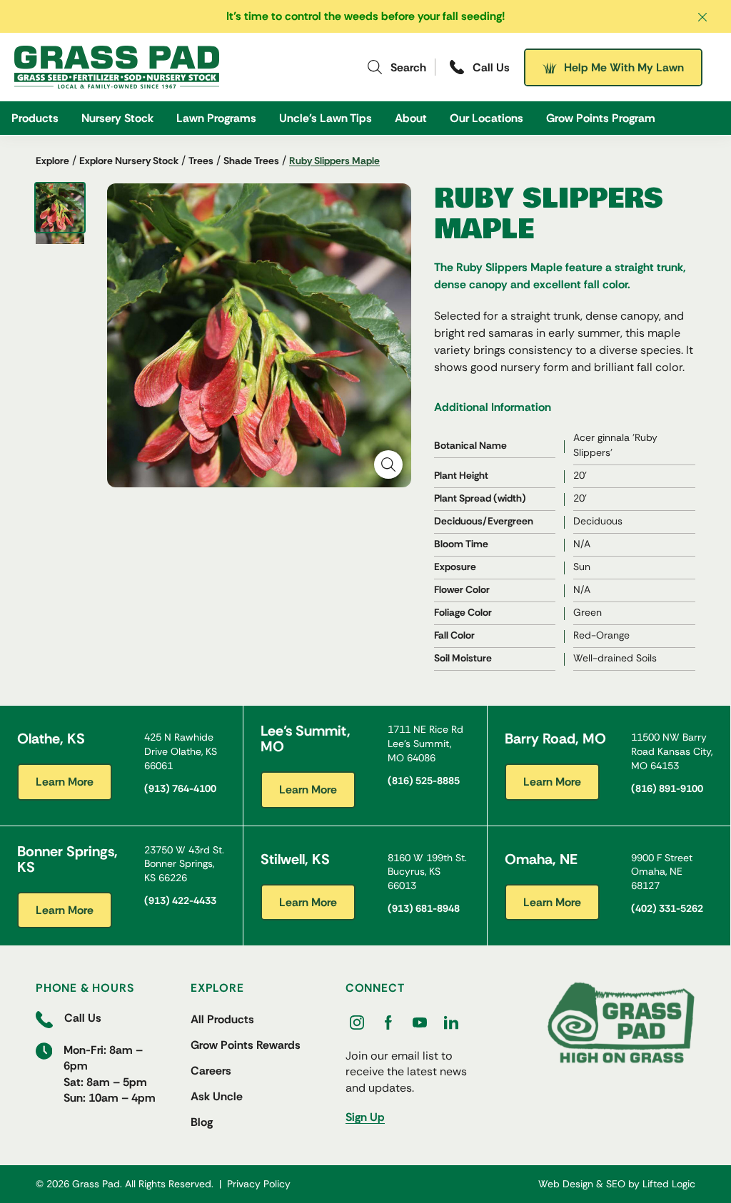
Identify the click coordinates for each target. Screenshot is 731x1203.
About (411, 118)
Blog (202, 1122)
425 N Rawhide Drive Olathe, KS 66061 (180, 751)
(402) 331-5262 (667, 908)
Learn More (65, 781)
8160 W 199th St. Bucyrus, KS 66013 (427, 871)
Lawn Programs (216, 118)
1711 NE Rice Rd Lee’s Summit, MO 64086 (425, 743)
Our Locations (486, 118)
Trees (200, 160)
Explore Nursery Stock (128, 160)
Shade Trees (251, 160)
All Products (222, 1019)
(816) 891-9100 (667, 788)
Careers (211, 1070)
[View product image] (60, 207)
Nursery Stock (117, 118)
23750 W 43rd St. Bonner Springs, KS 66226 (184, 863)
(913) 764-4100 (180, 788)
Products (35, 118)
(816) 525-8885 (424, 780)
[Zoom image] (388, 464)
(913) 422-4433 (180, 900)
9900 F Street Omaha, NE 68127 (661, 871)
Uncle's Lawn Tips (325, 118)
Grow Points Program (600, 118)
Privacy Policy (259, 1183)
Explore (52, 160)
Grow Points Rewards (246, 1044)
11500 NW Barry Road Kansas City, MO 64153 (671, 751)
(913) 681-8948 (424, 908)
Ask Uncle (217, 1096)
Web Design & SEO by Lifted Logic (616, 1183)
